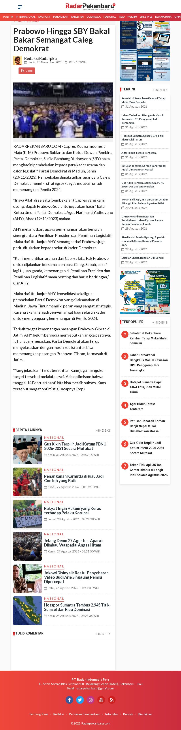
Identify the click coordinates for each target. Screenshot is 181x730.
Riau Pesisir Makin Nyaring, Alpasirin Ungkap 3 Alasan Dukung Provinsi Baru (143, 241)
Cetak (28, 70)
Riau (122, 16)
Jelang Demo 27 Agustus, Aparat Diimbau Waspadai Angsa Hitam (73, 542)
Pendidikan (60, 16)
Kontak (128, 714)
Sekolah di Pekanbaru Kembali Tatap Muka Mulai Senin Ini (148, 338)
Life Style (146, 16)
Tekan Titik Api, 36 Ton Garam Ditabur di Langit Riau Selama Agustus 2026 (149, 470)
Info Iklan (111, 714)
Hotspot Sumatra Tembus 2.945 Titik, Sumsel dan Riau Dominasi (77, 607)
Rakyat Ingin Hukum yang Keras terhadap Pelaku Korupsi (72, 510)
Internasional (26, 16)
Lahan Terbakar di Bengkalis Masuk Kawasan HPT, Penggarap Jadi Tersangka (142, 119)
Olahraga (94, 16)
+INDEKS (103, 430)
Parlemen (77, 16)
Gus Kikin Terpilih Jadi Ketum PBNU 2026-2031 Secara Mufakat (75, 446)
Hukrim (132, 16)
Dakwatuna (163, 16)
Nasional (110, 16)
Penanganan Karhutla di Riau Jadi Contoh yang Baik (74, 478)
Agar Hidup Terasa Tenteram (138, 152)
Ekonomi (44, 16)
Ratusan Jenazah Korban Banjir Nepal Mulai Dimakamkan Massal (147, 426)
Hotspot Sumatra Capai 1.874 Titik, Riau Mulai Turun (146, 387)
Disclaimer (145, 714)
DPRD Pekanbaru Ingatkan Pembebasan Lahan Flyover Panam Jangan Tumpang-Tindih (142, 220)
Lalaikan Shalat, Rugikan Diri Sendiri (142, 257)
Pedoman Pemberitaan (84, 714)
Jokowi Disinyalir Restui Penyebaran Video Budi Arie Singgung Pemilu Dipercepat (76, 577)
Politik (8, 16)
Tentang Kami (38, 714)
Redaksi (58, 714)
